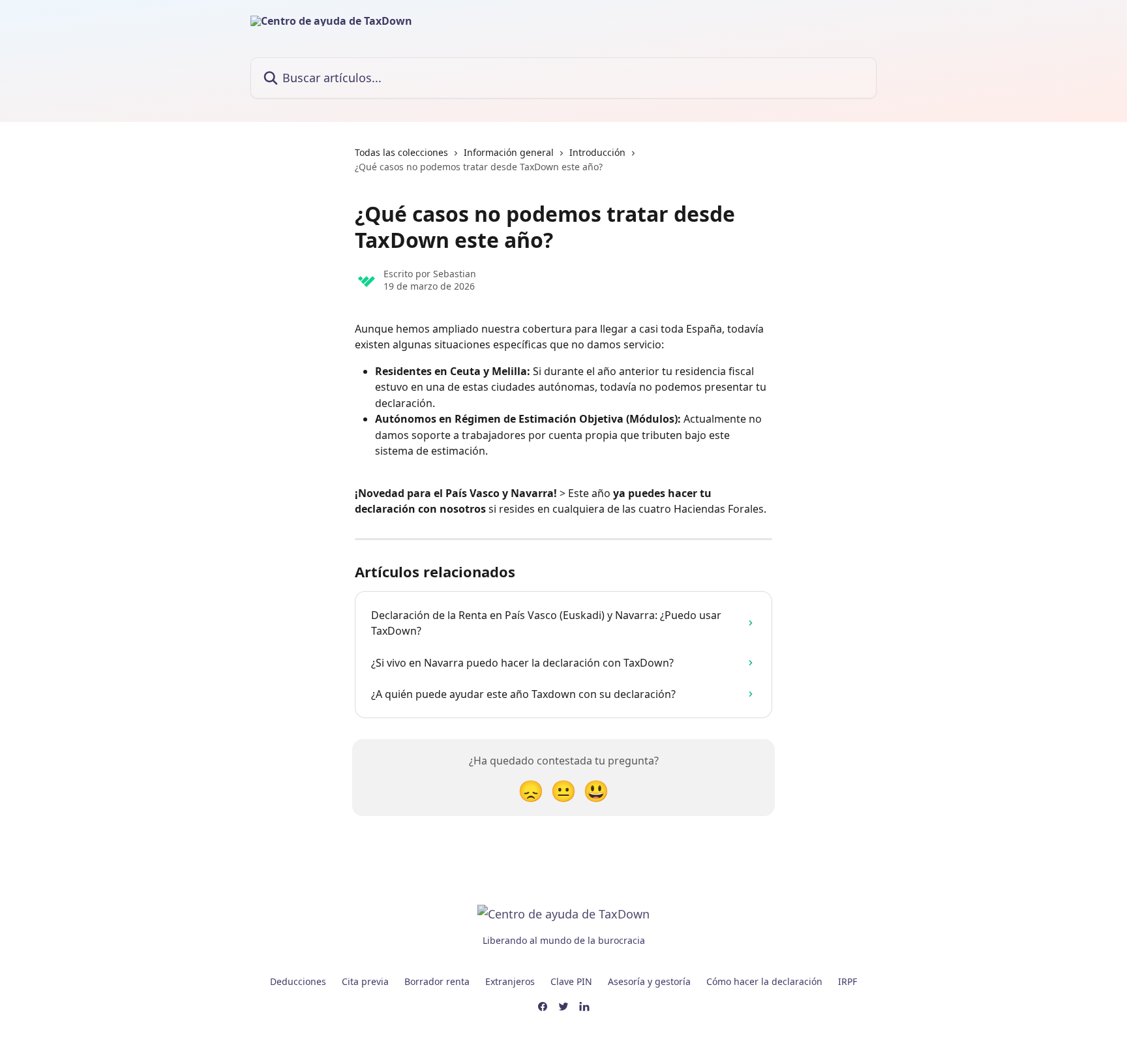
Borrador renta (437, 981)
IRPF (847, 981)
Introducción (597, 152)
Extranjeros (510, 981)
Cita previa (365, 981)
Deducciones (298, 981)
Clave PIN (571, 981)
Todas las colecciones (401, 152)
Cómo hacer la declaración (764, 981)
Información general (509, 152)
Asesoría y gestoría (649, 981)
